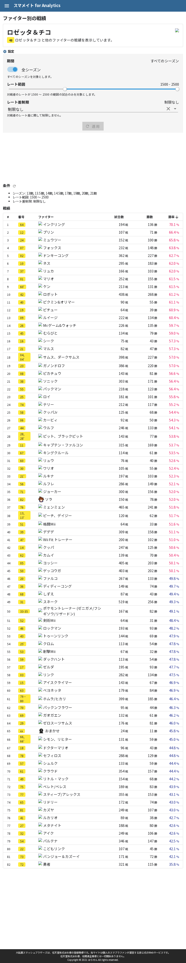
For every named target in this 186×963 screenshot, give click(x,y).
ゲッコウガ (52, 570)
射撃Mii (49, 651)
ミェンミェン (54, 507)
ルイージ (50, 317)
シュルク (50, 763)
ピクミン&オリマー (59, 302)
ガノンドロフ (54, 365)
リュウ (48, 460)
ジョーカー (52, 491)
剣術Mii (49, 620)
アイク (48, 833)
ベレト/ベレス (54, 786)
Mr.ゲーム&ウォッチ (59, 325)
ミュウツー (52, 239)
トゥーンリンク (55, 635)
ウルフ (48, 427)
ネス (46, 263)
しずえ (48, 593)
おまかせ (52, 730)
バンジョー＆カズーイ (61, 856)
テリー (48, 404)
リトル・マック (56, 778)
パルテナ (50, 840)
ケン (46, 286)
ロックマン (52, 628)
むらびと (50, 333)
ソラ (48, 499)
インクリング (54, 224)
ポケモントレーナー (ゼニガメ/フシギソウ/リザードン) (72, 611)
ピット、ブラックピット (63, 436)
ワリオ (48, 468)
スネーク (50, 601)
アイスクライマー (57, 682)
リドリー (50, 802)
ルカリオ (50, 817)
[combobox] (93, 109)
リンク (48, 674)
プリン (48, 232)
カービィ (50, 419)
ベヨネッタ (52, 690)
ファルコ (50, 578)
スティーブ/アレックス (61, 794)
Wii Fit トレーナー (57, 539)
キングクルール (56, 452)
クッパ (48, 547)
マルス (48, 348)
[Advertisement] (93, 158)
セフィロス (52, 755)
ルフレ (48, 483)
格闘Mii (49, 524)
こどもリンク (54, 848)
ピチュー (50, 309)
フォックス (52, 247)
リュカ (48, 270)
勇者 (46, 864)
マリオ (48, 278)
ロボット (50, 294)
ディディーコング (57, 586)
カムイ (48, 555)
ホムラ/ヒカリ (54, 698)
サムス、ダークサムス (61, 357)
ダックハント (54, 659)
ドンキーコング (56, 255)
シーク (48, 340)
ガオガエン (52, 715)
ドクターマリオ (55, 747)
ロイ (46, 396)
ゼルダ (48, 666)
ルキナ (48, 475)
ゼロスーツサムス (57, 722)
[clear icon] (168, 109)
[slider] (65, 89)
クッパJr (50, 412)
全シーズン (31, 69)
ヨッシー (50, 562)
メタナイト (52, 825)
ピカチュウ (52, 373)
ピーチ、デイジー (57, 515)
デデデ (48, 531)
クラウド (50, 771)
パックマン (52, 388)
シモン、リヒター (57, 739)
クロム (48, 643)
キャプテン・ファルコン (63, 444)
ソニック (50, 381)
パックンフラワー (57, 707)
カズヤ (48, 809)
